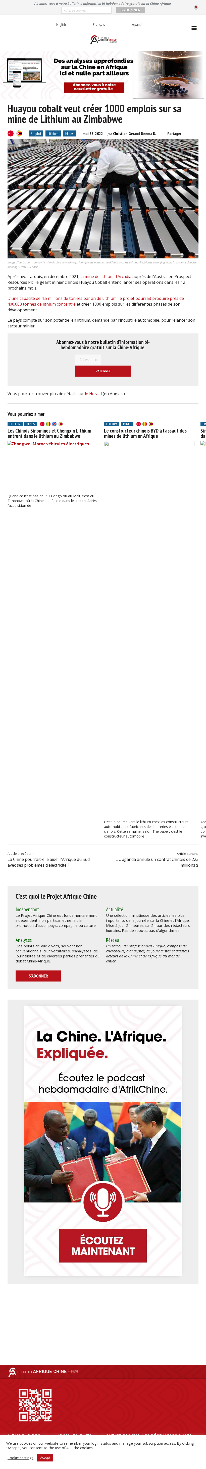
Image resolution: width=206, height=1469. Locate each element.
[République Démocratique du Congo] (54, 424)
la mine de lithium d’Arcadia (105, 276)
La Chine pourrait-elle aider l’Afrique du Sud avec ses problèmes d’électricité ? (49, 862)
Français (99, 24)
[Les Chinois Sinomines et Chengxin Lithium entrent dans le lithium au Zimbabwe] (53, 466)
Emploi (36, 133)
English (61, 24)
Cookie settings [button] (20, 1457)
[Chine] (11, 133)
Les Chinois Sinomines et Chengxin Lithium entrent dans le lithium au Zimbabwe (49, 433)
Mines (69, 133)
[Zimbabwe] (19, 133)
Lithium (53, 133)
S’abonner (38, 976)
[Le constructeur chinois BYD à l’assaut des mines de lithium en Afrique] (149, 629)
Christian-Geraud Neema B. (134, 133)
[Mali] (48, 424)
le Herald (93, 393)
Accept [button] (45, 1457)
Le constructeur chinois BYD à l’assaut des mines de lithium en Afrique (145, 433)
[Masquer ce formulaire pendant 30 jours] (196, 7)
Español (137, 24)
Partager (174, 133)
